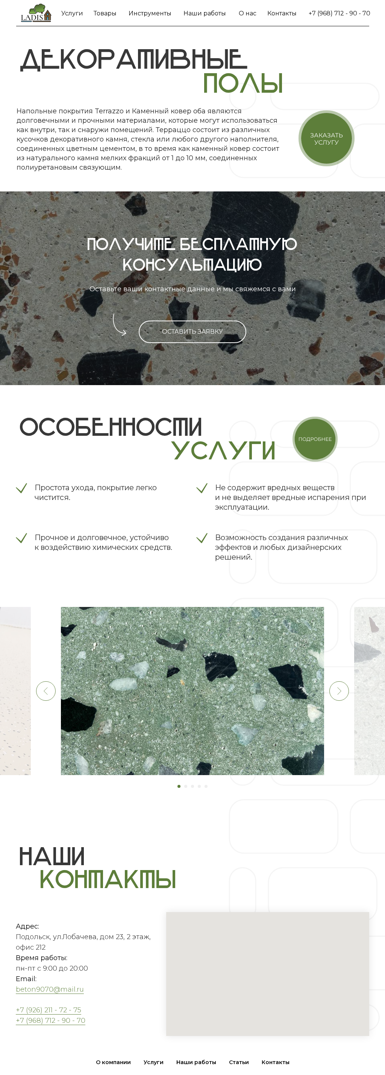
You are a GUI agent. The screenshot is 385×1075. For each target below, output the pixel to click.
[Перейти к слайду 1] (178, 786)
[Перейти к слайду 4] (199, 786)
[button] (327, 138)
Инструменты (150, 13)
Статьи (239, 1062)
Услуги (72, 13)
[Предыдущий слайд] (46, 691)
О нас (247, 13)
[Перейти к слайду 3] (192, 786)
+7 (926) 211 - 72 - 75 (48, 1010)
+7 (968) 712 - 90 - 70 (339, 13)
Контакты (282, 13)
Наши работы (204, 13)
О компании (113, 1062)
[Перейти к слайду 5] (206, 786)
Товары (105, 13)
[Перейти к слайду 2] (185, 786)
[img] (36, 13)
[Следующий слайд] (339, 691)
